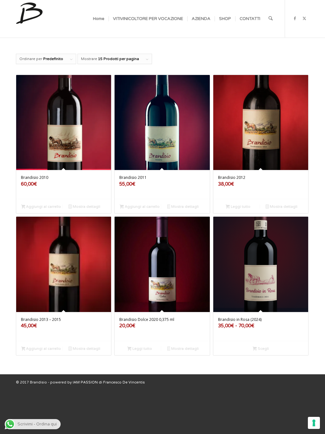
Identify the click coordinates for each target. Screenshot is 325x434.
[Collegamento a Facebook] (295, 18)
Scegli (263, 349)
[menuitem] (99, 18)
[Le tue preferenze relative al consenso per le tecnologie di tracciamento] (314, 423)
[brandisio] (29, 18)
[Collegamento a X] (304, 18)
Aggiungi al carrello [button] (43, 207)
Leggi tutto (240, 207)
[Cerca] (270, 18)
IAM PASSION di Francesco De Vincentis (109, 382)
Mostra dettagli (86, 207)
